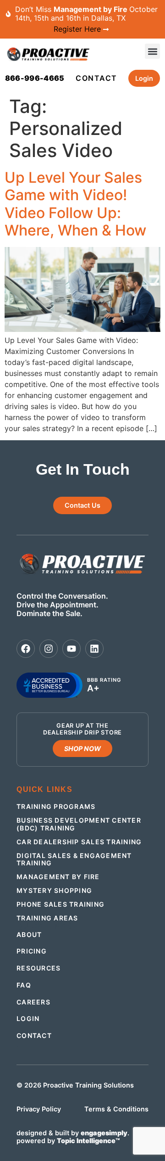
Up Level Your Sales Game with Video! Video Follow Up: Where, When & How (75, 203)
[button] (152, 51)
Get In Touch (83, 469)
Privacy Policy (38, 1109)
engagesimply (104, 1133)
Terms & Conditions (116, 1109)
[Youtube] (71, 648)
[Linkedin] (94, 648)
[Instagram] (48, 648)
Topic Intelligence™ (88, 1140)
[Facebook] (25, 648)
